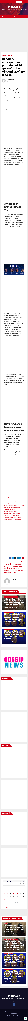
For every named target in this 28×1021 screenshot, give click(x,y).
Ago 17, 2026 (8, 933)
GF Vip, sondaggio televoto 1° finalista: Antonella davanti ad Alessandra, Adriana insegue (12, 513)
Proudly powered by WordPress (10, 1011)
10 (4, 890)
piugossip (11, 79)
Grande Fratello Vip (6, 55)
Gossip (5, 939)
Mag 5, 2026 (8, 965)
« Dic (4, 907)
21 (17, 893)
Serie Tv (6, 923)
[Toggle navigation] (14, 17)
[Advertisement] (14, 33)
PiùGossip (14, 7)
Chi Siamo (9, 1015)
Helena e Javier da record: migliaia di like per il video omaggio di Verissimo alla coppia (14, 501)
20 (14, 893)
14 (17, 890)
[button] (25, 16)
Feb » (7, 907)
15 (20, 890)
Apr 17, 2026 (8, 981)
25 (7, 896)
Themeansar (14, 1013)
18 (7, 893)
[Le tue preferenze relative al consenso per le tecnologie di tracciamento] (25, 1018)
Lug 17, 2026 (8, 949)
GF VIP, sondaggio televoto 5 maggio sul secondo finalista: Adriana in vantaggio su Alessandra (14, 507)
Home (5, 1015)
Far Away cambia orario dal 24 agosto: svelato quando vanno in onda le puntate (12, 495)
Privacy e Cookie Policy (18, 1015)
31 (4, 899)
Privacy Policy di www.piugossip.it (13, 1018)
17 (4, 893)
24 (4, 896)
